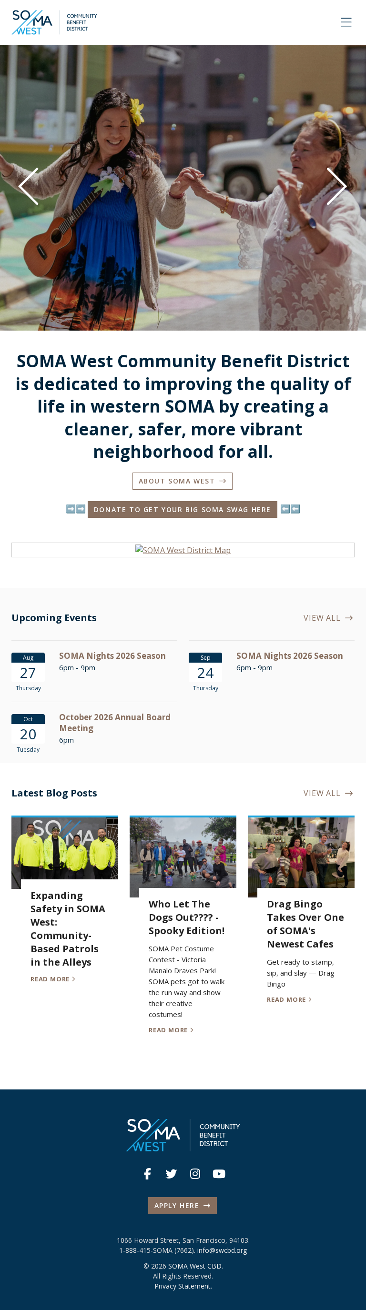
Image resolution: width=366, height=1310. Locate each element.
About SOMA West (177, 480)
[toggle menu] (346, 22)
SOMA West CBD (195, 1265)
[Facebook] (147, 1174)
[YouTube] (219, 1174)
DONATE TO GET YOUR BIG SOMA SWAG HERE (182, 509)
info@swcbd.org (222, 1250)
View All (324, 618)
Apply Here (177, 1205)
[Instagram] (195, 1174)
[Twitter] (171, 1174)
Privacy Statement (182, 1285)
